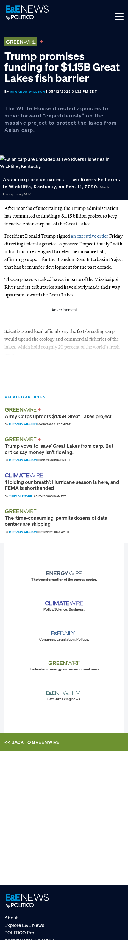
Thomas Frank (20, 496)
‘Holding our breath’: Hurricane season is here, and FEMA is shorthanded (62, 485)
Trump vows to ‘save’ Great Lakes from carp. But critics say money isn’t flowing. (59, 448)
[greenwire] (21, 409)
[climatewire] (25, 475)
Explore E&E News (24, 925)
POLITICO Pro (19, 932)
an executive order (89, 236)
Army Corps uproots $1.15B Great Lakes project (58, 416)
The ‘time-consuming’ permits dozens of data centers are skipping (56, 520)
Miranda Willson (27, 92)
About (11, 917)
